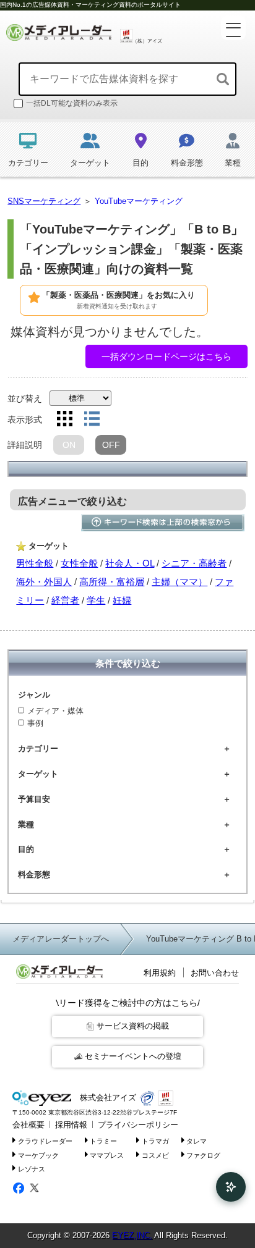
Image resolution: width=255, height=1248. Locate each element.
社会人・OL (129, 563)
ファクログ (203, 1154)
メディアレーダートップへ (60, 938)
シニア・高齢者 (194, 563)
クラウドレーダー (45, 1140)
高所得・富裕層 (111, 581)
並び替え (24, 398)
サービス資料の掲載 (133, 1026)
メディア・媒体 (55, 710)
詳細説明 (24, 445)
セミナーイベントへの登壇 (133, 1056)
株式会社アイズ (106, 1097)
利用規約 (160, 972)
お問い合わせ (215, 972)
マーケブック (38, 1154)
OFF (111, 445)
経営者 (65, 600)
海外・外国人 (44, 581)
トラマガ (155, 1140)
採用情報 (71, 1124)
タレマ (196, 1140)
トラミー (103, 1140)
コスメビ (155, 1154)
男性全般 (34, 563)
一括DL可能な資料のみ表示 (72, 103)
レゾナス (31, 1169)
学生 (96, 600)
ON (69, 445)
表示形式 (24, 419)
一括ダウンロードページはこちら (166, 356)
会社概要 (28, 1124)
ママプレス (107, 1154)
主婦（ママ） (179, 581)
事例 (35, 723)
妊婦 (122, 600)
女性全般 (79, 563)
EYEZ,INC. (132, 1235)
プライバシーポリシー (138, 1124)
